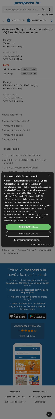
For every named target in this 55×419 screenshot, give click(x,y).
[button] (27, 240)
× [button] (49, 175)
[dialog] (27, 209)
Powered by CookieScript (41, 245)
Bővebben (21, 220)
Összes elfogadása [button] (28, 227)
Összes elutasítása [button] (28, 234)
